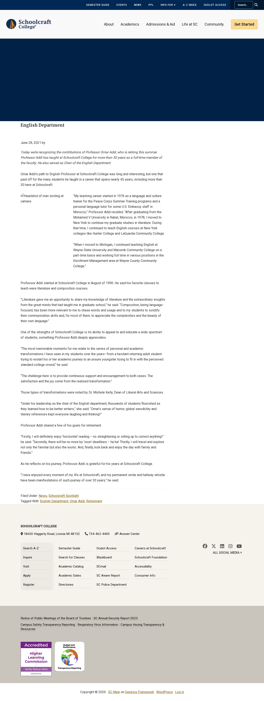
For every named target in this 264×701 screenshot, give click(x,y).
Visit (26, 566)
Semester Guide (97, 5)
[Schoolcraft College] (28, 21)
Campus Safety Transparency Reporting (48, 625)
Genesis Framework (139, 692)
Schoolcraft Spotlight (63, 496)
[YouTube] (239, 546)
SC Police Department (112, 584)
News (138, 5)
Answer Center (129, 534)
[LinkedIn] (222, 546)
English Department (54, 501)
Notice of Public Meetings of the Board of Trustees (56, 618)
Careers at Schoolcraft (150, 548)
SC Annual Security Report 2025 (116, 618)
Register (28, 584)
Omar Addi (77, 501)
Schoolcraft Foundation (151, 557)
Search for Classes (72, 557)
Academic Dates (70, 575)
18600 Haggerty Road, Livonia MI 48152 (52, 534)
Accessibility (143, 566)
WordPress (164, 692)
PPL (151, 5)
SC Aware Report (108, 575)
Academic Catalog (71, 566)
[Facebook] (205, 546)
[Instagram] (230, 546)
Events (122, 5)
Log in (179, 692)
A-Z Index (190, 5)
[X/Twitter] (214, 546)
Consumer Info (145, 575)
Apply (27, 575)
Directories (66, 584)
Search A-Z (31, 548)
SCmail (101, 566)
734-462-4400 (99, 534)
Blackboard (104, 557)
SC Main (114, 692)
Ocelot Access (215, 5)
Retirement (94, 501)
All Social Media (226, 552)
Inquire (27, 557)
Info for (167, 5)
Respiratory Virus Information (98, 625)
